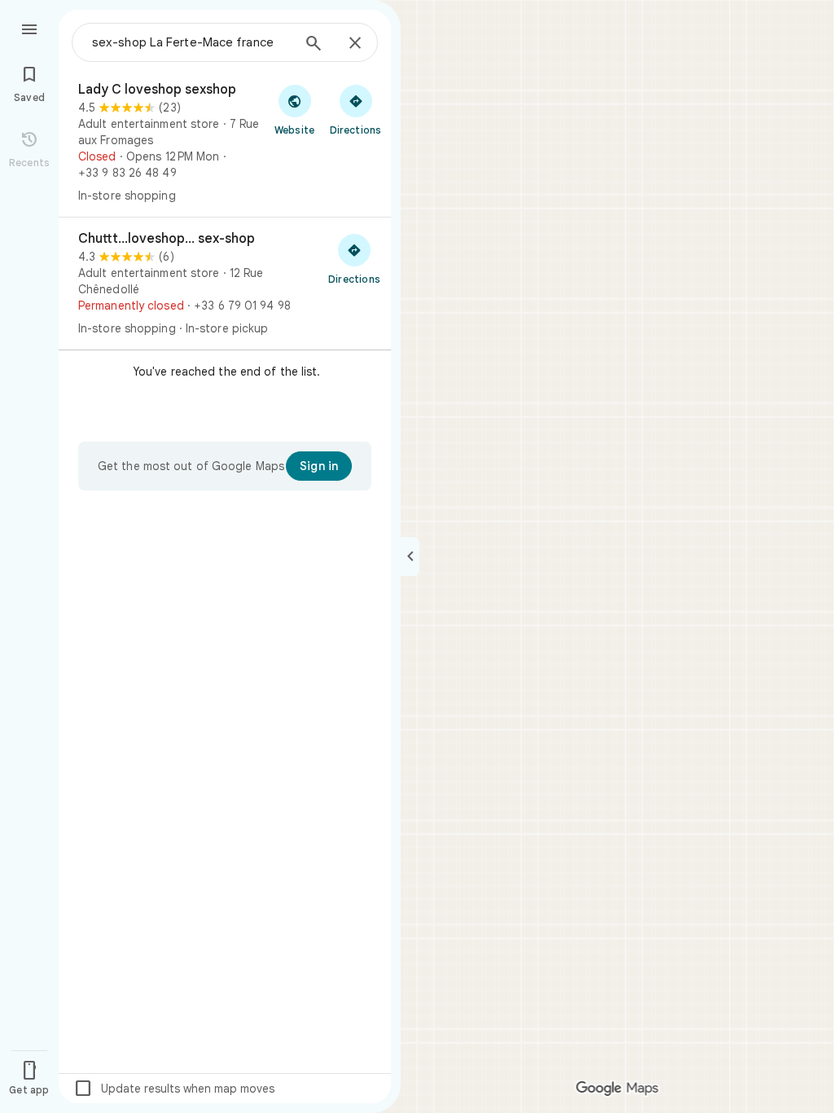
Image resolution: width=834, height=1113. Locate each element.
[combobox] (191, 42)
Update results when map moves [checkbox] (173, 1088)
